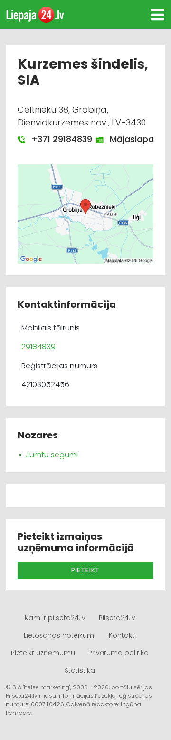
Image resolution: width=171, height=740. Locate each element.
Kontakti (122, 635)
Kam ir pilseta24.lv (55, 618)
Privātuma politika (118, 653)
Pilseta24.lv (117, 618)
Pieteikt (85, 570)
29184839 (38, 346)
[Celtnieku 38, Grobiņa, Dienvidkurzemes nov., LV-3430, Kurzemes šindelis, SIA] (85, 213)
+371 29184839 (57, 139)
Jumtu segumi (51, 454)
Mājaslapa (126, 139)
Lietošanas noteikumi (59, 635)
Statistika (80, 670)
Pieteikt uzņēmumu (43, 653)
